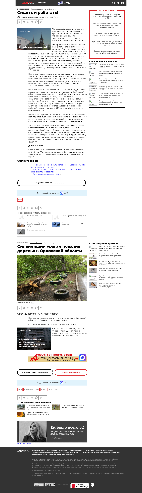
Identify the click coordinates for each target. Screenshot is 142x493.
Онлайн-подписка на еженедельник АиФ (46, 452)
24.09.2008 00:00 (23, 9)
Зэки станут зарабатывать (36, 230)
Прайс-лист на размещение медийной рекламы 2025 (101, 452)
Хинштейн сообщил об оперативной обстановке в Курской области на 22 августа (107, 43)
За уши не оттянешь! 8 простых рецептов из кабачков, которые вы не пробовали (112, 263)
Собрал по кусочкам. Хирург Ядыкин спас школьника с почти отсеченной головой (111, 66)
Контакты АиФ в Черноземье (57, 450)
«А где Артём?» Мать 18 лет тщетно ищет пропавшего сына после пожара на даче (111, 95)
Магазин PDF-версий (70, 452)
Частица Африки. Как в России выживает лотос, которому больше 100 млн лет (111, 80)
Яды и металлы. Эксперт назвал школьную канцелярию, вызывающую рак (110, 285)
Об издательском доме (104, 450)
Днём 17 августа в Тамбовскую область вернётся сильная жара (38, 413)
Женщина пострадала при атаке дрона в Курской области (107, 52)
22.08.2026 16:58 (22, 243)
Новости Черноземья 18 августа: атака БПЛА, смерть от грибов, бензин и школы (73, 407)
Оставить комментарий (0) (71, 372)
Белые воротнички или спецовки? (74, 216)
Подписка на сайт (76, 450)
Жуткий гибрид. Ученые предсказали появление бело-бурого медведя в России (112, 277)
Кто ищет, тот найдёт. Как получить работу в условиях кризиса (36, 224)
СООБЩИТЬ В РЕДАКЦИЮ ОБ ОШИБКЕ (61, 455)
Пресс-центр (89, 450)
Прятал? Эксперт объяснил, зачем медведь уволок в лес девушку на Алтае (110, 73)
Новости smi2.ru (24, 443)
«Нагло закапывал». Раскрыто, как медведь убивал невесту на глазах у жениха (111, 88)
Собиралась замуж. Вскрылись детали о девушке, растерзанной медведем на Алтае (110, 102)
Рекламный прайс (38, 450)
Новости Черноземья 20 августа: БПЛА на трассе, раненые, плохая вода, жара (38, 407)
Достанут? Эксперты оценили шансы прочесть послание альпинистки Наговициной (111, 248)
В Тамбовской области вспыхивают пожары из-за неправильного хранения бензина (107, 25)
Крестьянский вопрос (34, 216)
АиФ (32, 303)
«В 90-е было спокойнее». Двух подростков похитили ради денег (110, 255)
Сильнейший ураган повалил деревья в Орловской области (106, 34)
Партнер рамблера (62, 484)
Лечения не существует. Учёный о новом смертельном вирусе (110, 269)
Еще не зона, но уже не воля (46, 174)
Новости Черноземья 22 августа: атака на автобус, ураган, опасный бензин (107, 17)
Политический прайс (39, 455)
